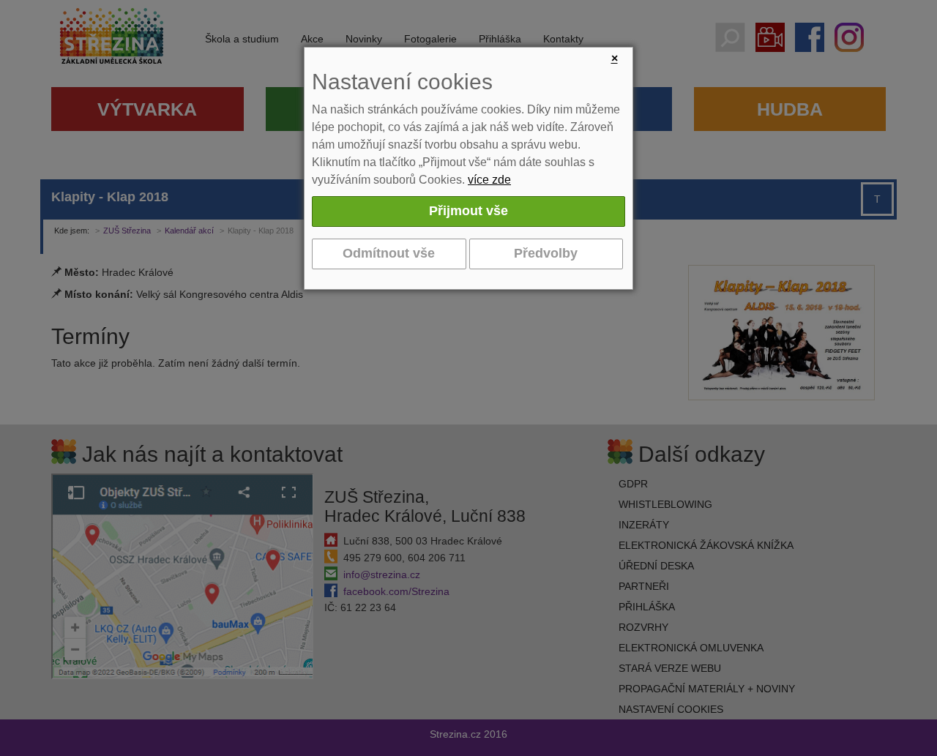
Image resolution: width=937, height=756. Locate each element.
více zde (489, 179)
